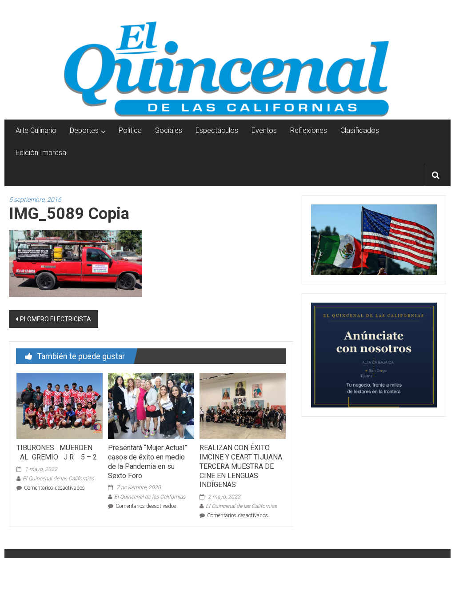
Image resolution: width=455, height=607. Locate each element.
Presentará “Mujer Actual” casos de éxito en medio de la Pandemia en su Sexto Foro (147, 461)
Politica (130, 130)
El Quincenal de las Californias (58, 478)
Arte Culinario (36, 130)
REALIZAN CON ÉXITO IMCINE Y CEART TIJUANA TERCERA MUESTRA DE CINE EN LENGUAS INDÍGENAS (241, 466)
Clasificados (359, 130)
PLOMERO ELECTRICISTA (55, 319)
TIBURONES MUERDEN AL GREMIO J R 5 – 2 (56, 452)
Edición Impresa (41, 152)
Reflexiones (308, 130)
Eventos (264, 130)
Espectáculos (217, 130)
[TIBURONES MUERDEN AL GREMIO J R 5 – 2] (59, 405)
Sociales (168, 130)
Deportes (84, 130)
